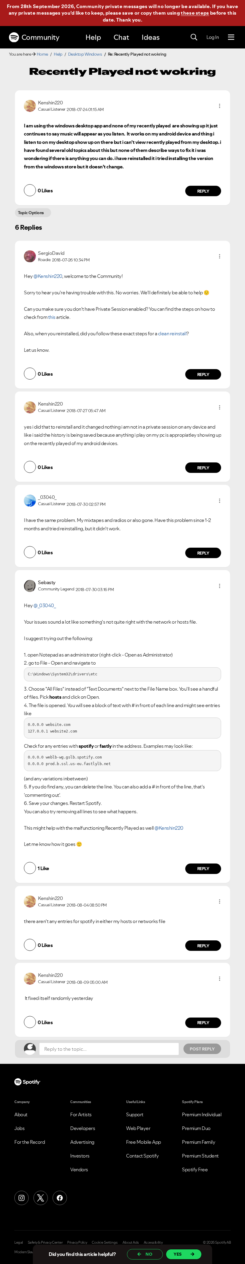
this (52, 317)
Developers (82, 1128)
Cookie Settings (105, 1242)
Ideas (151, 37)
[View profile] (30, 105)
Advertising (82, 1142)
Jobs (19, 1128)
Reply (203, 191)
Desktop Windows (85, 54)
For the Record (29, 1142)
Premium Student (200, 1155)
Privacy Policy (77, 1242)
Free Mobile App (143, 1142)
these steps (195, 13)
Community (40, 37)
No (149, 1254)
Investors (80, 1155)
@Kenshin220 (47, 276)
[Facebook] (60, 1198)
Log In (212, 37)
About (20, 1114)
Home (42, 54)
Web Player (138, 1128)
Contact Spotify (142, 1155)
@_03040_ (44, 605)
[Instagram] (21, 1198)
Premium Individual (201, 1114)
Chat (121, 37)
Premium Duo (196, 1128)
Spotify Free (195, 1169)
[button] (219, 105)
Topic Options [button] (31, 213)
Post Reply (202, 1049)
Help (93, 37)
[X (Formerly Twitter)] (40, 1198)
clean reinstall (172, 333)
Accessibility (153, 1242)
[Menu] (231, 37)
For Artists (81, 1114)
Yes (178, 1254)
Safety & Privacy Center (45, 1242)
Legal (18, 1242)
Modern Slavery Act (29, 1252)
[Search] (194, 37)
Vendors (79, 1169)
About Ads (130, 1242)
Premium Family (198, 1142)
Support (134, 1114)
